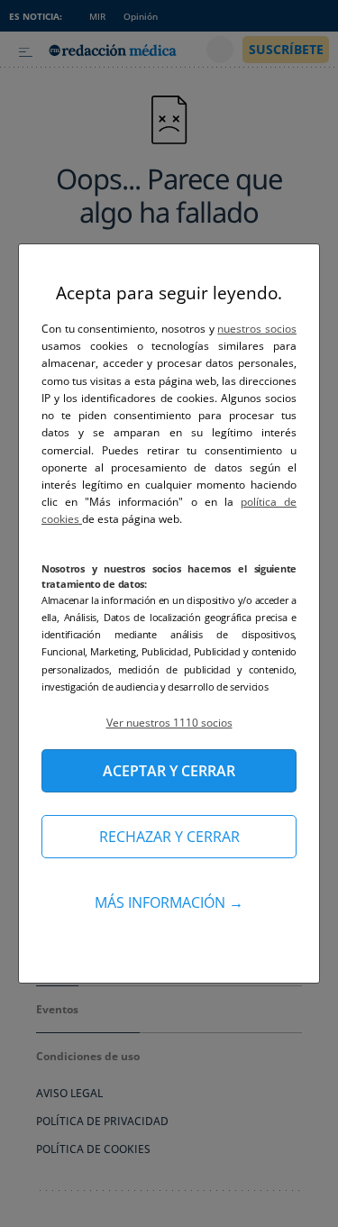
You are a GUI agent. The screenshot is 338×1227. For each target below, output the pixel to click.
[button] (169, 722)
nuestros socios (257, 328)
